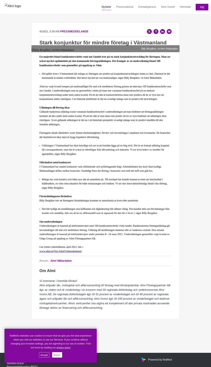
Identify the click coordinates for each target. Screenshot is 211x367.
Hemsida (185, 6)
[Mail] (169, 31)
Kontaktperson (147, 6)
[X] (149, 31)
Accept (44, 354)
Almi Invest (168, 6)
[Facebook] (155, 31)
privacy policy (64, 347)
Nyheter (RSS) (15, 362)
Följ (202, 7)
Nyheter (106, 6)
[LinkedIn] (162, 31)
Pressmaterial (124, 6)
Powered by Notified (160, 359)
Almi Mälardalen (61, 260)
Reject (57, 354)
